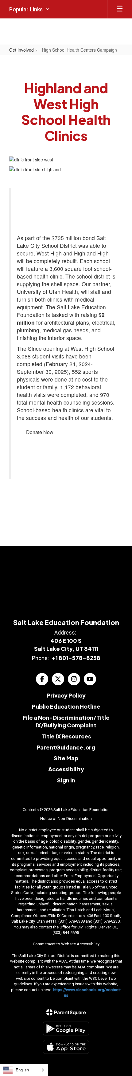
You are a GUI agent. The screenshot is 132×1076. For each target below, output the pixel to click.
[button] (29, 9)
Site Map (66, 758)
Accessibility (66, 769)
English (22, 1070)
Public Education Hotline (66, 706)
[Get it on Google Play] (66, 1028)
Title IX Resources (66, 736)
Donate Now (39, 432)
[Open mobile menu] (119, 9)
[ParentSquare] (66, 1012)
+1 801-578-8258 (76, 657)
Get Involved (21, 50)
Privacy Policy (66, 695)
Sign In (66, 780)
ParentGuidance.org (66, 747)
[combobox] (24, 1070)
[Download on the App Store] (66, 1047)
